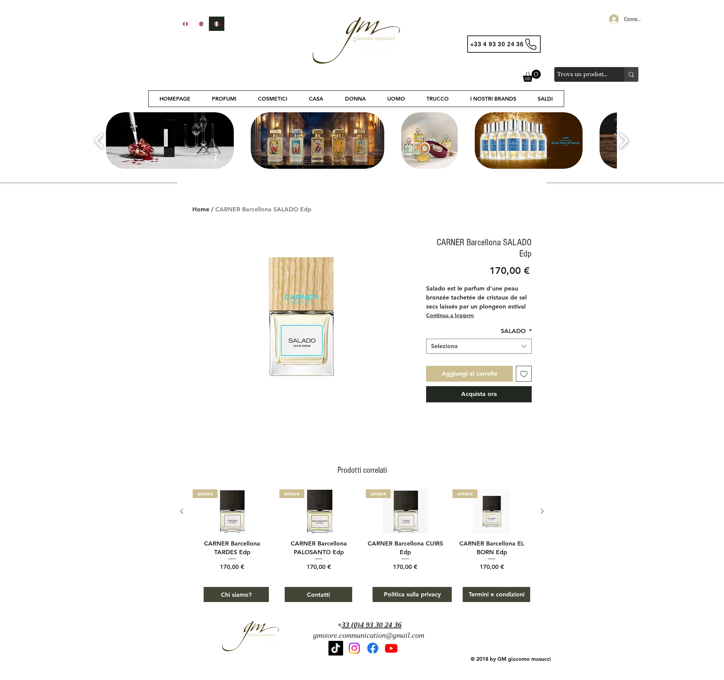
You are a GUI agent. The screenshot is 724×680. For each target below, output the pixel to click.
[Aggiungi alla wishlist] (524, 374)
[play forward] (623, 140)
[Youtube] (391, 648)
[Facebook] (372, 648)
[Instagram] (354, 648)
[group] (362, 530)
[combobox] (479, 346)
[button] (532, 76)
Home (200, 209)
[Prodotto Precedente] (181, 511)
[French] (185, 24)
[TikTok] (335, 648)
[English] (201, 24)
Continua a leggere (450, 315)
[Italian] (216, 24)
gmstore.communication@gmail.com (368, 635)
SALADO (516, 331)
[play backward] (99, 140)
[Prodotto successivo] (542, 511)
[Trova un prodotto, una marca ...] (631, 74)
